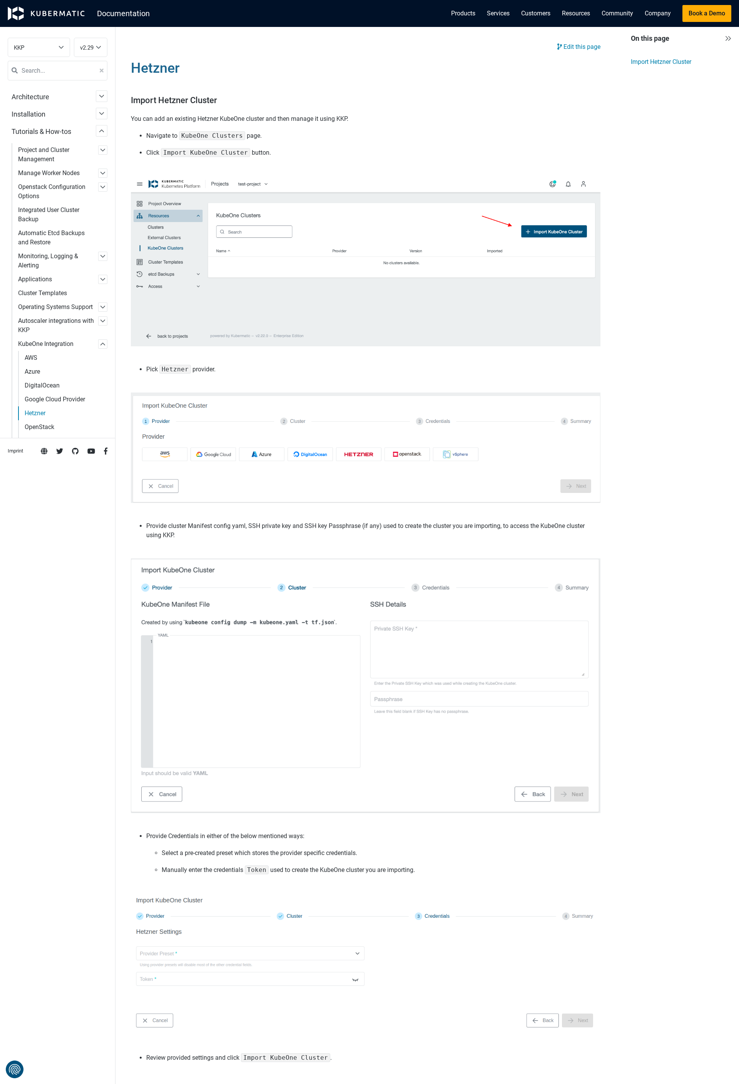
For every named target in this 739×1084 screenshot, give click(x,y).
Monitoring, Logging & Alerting (48, 260)
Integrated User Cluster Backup (48, 214)
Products (463, 13)
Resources (576, 13)
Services (498, 13)
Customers (535, 13)
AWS (31, 357)
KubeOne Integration (46, 343)
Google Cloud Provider (55, 399)
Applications (35, 279)
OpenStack (39, 427)
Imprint (15, 451)
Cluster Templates (42, 293)
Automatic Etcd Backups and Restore (51, 237)
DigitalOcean (42, 385)
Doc (123, 13)
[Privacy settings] (14, 1069)
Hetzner (35, 413)
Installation (28, 114)
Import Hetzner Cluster (661, 61)
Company (658, 13)
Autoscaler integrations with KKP (56, 325)
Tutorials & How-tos (41, 131)
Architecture (30, 97)
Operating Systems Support (55, 307)
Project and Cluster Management (43, 154)
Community (617, 13)
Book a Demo (707, 13)
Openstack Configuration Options (51, 191)
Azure (32, 371)
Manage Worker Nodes (49, 173)
